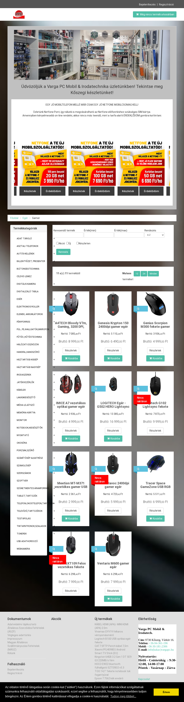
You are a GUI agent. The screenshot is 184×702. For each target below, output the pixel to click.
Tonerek (22, 533)
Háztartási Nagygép (28, 367)
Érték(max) (120, 230)
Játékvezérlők (25, 382)
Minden (153, 273)
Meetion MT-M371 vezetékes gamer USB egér (71, 486)
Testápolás (24, 518)
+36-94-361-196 (158, 643)
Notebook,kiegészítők (30, 427)
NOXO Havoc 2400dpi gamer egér (113, 485)
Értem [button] (166, 692)
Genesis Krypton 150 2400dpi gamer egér (113, 324)
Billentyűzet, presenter (31, 261)
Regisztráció (166, 4)
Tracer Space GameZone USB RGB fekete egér (155, 486)
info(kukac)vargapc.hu (161, 649)
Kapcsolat (144, 679)
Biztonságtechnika (28, 269)
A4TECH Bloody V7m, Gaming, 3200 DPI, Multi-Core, (71, 326)
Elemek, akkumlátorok (30, 314)
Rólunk (11, 653)
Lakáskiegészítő (26, 397)
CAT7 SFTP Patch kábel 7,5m (111, 646)
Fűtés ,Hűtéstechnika (29, 337)
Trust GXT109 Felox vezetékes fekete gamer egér (71, 566)
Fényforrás (23, 322)
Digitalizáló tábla (27, 291)
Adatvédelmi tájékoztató (22, 624)
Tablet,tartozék (27, 496)
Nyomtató (23, 435)
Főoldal (14, 218)
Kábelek (21, 390)
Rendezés (150, 230)
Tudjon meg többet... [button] (123, 696)
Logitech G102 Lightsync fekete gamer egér (155, 406)
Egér (25, 218)
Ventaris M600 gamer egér (113, 565)
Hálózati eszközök (28, 344)
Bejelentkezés (147, 4)
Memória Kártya (26, 412)
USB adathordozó (27, 541)
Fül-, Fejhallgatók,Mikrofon (33, 329)
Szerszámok (24, 473)
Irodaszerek (24, 375)
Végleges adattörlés (19, 635)
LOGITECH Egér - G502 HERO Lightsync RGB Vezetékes (113, 406)
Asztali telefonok (27, 246)
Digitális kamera (26, 284)
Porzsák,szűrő (25, 450)
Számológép (24, 465)
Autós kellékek (25, 253)
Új (70, 243)
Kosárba (73, 358)
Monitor (22, 420)
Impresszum (15, 638)
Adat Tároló (24, 238)
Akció (62, 243)
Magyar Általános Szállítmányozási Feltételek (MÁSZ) (24, 646)
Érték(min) (90, 230)
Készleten (84, 243)
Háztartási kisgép (27, 359)
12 (137, 273)
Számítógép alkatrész (30, 458)
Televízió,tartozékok (29, 511)
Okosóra (22, 443)
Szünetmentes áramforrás (33, 488)
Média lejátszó (25, 405)
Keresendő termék (64, 230)
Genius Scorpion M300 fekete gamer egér (155, 326)
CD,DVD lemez (24, 276)
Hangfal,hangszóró (28, 352)
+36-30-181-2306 (157, 646)
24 (144, 273)
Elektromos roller (28, 306)
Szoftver (22, 480)
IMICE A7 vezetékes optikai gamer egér (71, 404)
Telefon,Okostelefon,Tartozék (35, 503)
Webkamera (23, 549)
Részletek (71, 350)
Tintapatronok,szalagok (31, 526)
